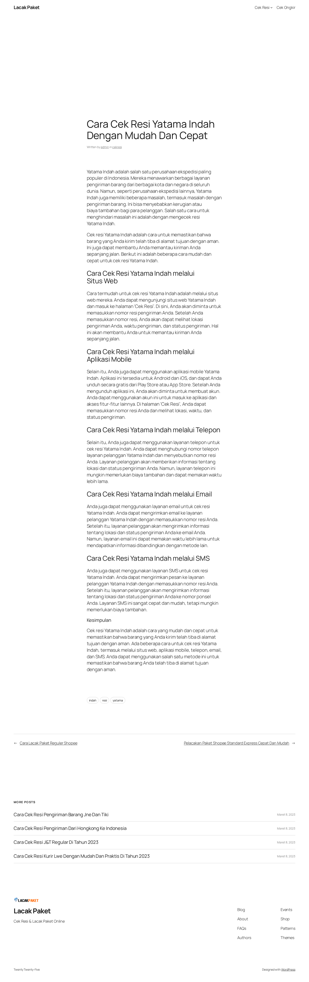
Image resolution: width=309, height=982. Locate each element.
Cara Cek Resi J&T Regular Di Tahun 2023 (56, 842)
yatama (118, 700)
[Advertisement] (154, 59)
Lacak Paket (27, 7)
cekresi (117, 147)
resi (104, 700)
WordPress (288, 969)
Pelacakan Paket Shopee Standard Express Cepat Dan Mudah (236, 742)
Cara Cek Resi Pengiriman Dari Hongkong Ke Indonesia (70, 828)
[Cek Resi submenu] (271, 7)
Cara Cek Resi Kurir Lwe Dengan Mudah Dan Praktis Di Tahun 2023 (82, 856)
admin (105, 147)
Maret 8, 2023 (286, 814)
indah (92, 700)
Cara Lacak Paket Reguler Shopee (48, 742)
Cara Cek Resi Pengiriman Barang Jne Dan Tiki (61, 814)
